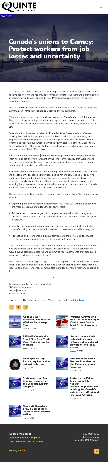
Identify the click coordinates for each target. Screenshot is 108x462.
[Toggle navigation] (101, 7)
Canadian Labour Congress (24, 437)
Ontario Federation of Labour (26, 441)
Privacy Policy (17, 450)
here (82, 300)
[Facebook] (96, 451)
